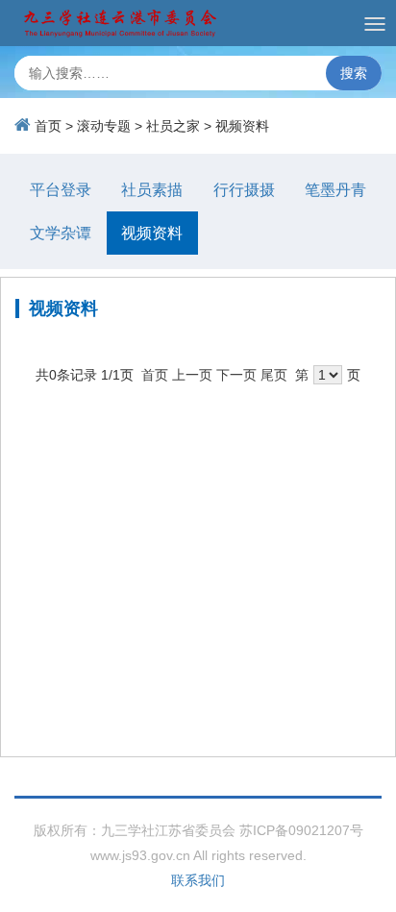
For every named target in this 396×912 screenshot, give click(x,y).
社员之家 (173, 126)
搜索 (353, 73)
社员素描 (152, 190)
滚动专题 (104, 126)
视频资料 (242, 126)
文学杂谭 (60, 233)
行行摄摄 (244, 190)
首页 (48, 126)
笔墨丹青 (335, 190)
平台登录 (60, 190)
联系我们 (198, 880)
